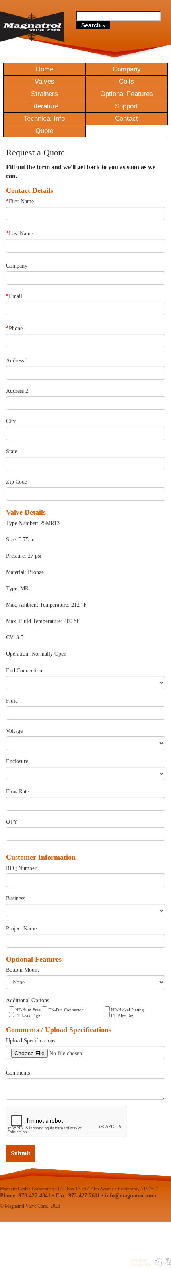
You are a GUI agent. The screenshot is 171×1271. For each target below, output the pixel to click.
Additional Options (27, 1000)
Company (127, 69)
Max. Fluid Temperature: (34, 621)
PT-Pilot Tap (122, 1015)
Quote (44, 131)
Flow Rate (17, 792)
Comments (18, 1073)
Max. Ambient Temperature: (38, 605)
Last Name (19, 234)
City (11, 421)
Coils (126, 81)
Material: (16, 572)
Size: (11, 539)
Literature (44, 106)
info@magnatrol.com (130, 1196)
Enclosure (17, 761)
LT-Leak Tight (28, 1015)
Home (44, 69)
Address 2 (17, 391)
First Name (20, 201)
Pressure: (16, 556)
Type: (12, 588)
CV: (10, 637)
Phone (14, 328)
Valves (44, 81)
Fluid (12, 701)
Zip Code (16, 482)
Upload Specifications (30, 1041)
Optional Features (126, 94)
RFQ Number (21, 868)
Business (15, 898)
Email (14, 296)
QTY (11, 822)
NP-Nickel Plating (127, 1009)
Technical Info (44, 118)
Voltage (14, 731)
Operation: (18, 654)
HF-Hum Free (27, 1009)
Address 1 (17, 361)
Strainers (44, 94)
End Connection (24, 671)
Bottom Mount (22, 970)
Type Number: (22, 523)
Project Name (21, 929)
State (11, 451)
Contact (126, 118)
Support (126, 106)
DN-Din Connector (65, 1009)
